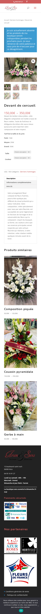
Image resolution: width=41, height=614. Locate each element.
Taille (7, 153)
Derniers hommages (17, 20)
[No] (38, 606)
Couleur (8, 159)
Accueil (6, 20)
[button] (33, 61)
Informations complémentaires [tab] (18, 182)
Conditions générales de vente (17, 591)
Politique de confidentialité (17, 595)
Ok (21, 611)
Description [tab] (10, 178)
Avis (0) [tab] (9, 186)
